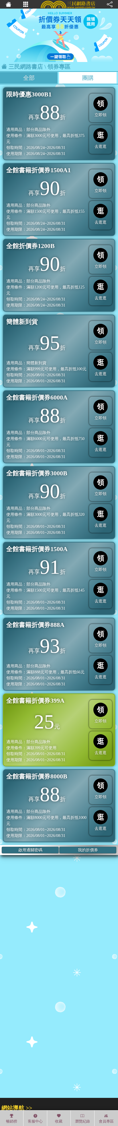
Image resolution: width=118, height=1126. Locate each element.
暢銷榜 (11, 1121)
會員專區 (106, 1121)
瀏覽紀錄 (82, 1121)
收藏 (58, 1121)
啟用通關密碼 (30, 850)
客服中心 (35, 1121)
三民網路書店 (26, 66)
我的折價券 (88, 850)
